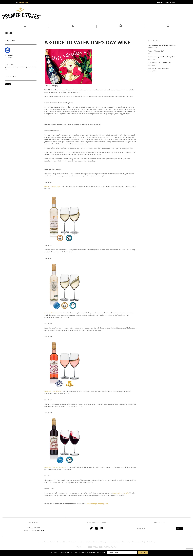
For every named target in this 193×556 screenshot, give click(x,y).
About (40, 542)
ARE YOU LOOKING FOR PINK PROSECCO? (162, 45)
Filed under (9, 65)
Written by (9, 55)
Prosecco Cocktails (49, 542)
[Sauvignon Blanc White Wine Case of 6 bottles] (64, 218)
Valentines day (23, 67)
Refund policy (136, 542)
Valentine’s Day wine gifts (120, 493)
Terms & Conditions (114, 542)
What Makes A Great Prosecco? (158, 69)
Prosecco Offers (62, 542)
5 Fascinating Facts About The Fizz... (159, 63)
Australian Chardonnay (51, 313)
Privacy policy (126, 542)
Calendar (88, 542)
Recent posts (154, 41)
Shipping (95, 542)
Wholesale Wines (74, 542)
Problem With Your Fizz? (156, 51)
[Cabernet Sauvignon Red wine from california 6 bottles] (64, 440)
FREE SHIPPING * (23, 2)
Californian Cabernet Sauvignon (54, 467)
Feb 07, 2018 (10, 41)
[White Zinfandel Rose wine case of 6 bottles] (64, 364)
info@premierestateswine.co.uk (34, 530)
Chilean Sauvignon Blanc (52, 186)
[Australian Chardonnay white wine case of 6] (64, 285)
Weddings (103, 542)
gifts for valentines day (11, 67)
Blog (9, 33)
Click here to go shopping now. (97, 504)
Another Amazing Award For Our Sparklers (161, 57)
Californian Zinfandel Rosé (53, 391)
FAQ (143, 542)
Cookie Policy (151, 542)
